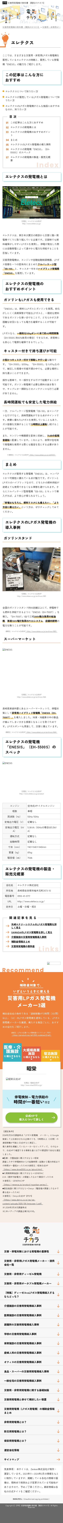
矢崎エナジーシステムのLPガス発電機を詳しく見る (34, 926)
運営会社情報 (11, 1450)
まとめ (13, 139)
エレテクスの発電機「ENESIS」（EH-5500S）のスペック (30, 150)
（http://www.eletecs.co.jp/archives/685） (41, 631)
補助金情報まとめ (20, 941)
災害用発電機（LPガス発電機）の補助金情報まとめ (29, 1410)
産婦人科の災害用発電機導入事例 (22, 1352)
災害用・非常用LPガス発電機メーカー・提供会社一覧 (29, 1262)
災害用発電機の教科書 (23, 946)
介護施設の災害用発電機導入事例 (28, 937)
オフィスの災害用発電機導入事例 (22, 1362)
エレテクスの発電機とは (23, 127)
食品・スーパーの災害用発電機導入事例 (26, 1371)
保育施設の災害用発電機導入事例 (22, 1343)
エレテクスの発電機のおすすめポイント (30, 133)
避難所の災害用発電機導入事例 (21, 1324)
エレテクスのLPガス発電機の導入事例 (30, 144)
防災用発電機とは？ (15, 1431)
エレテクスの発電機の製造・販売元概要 (30, 158)
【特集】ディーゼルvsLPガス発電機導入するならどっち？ (29, 1294)
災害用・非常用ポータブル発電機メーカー (27, 1283)
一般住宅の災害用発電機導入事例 (22, 1380)
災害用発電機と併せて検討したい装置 (25, 1399)
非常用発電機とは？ (15, 1422)
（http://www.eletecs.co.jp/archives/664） (41, 732)
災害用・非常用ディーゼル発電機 (22, 1274)
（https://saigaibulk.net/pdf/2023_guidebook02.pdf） (32, 1035)
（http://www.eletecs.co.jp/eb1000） (42, 455)
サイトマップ (11, 1459)
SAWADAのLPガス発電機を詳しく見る (31, 932)
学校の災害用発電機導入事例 (20, 1334)
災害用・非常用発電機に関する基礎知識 (26, 1390)
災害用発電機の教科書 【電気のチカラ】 (26, 2)
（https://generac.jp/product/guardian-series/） (25, 1184)
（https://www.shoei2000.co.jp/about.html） (22, 1169)
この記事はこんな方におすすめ (26, 122)
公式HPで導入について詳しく (31, 1117)
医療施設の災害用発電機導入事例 (22, 1315)
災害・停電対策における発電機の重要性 (26, 1251)
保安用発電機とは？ (15, 1441)
